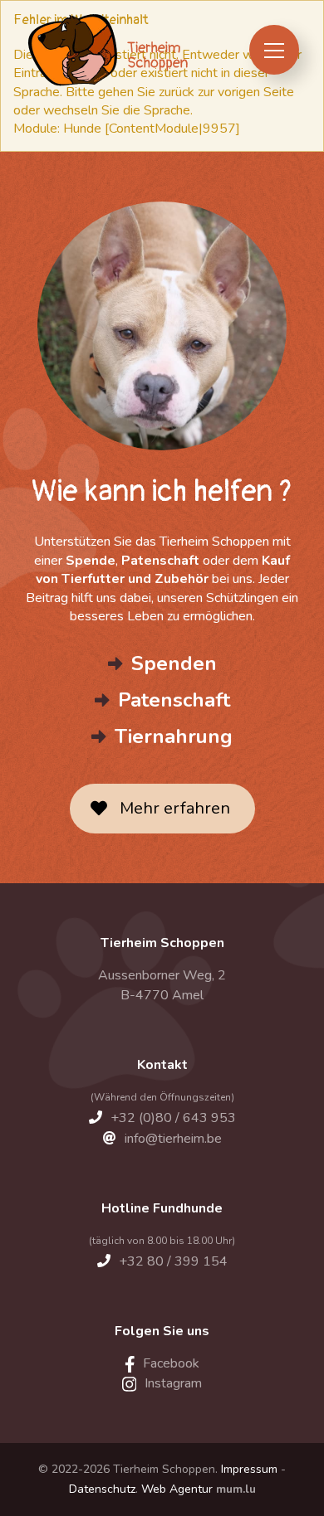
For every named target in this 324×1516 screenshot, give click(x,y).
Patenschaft (174, 700)
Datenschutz (102, 1489)
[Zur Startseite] (107, 49)
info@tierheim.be (173, 1139)
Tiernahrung (174, 736)
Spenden (174, 663)
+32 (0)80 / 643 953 (173, 1118)
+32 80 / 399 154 (173, 1261)
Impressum (249, 1469)
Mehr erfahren (175, 808)
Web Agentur (177, 1489)
